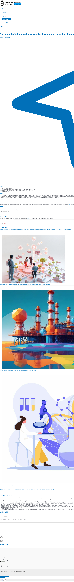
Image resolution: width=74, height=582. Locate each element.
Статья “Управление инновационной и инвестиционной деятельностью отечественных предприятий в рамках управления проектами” (27, 489)
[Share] (6, 576)
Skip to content (3, 0)
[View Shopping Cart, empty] (1, 27)
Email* (1, 536)
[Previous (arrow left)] (1, 577)
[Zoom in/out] (1, 576)
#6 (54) (70, 204)
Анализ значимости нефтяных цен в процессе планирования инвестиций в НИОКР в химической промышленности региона (24, 485)
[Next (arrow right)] (3, 577)
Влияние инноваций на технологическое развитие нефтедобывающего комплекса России (18, 370)
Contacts (4, 12)
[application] (5, 16)
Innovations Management (5, 37)
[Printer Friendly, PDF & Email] (3, 224)
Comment (2, 521)
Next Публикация (4, 512)
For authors (4, 8)
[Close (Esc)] (8, 576)
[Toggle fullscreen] (3, 576)
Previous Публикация (4, 511)
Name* (1, 532)
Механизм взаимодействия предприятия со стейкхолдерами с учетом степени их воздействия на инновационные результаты (25, 284)
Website (1, 540)
